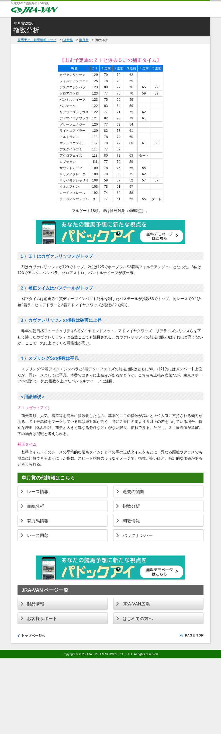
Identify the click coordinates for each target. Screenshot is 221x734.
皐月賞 (84, 40)
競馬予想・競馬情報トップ (37, 40)
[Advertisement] (110, 696)
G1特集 (67, 40)
